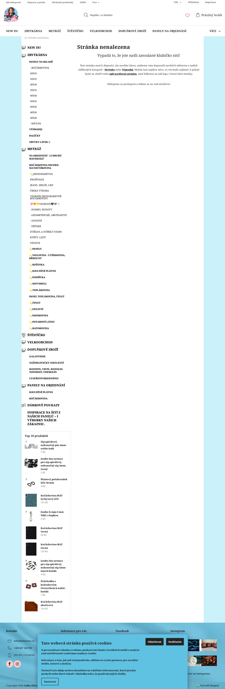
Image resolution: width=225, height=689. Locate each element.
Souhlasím (175, 641)
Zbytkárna (37, 55)
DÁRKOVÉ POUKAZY (43, 405)
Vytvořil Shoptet (209, 685)
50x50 (33, 106)
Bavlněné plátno (41, 392)
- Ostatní (36, 220)
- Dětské (35, 226)
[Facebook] (9, 664)
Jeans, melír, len (41, 185)
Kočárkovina (38, 398)
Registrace (210, 2)
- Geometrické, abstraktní (48, 215)
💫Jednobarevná (41, 174)
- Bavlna (35, 123)
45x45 (33, 101)
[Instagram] (17, 664)
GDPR (83, 2)
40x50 (33, 112)
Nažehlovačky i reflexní (46, 362)
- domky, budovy (41, 209)
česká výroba (39, 190)
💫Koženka (36, 264)
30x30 (33, 84)
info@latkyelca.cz (24, 640)
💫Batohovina (39, 328)
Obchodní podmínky (62, 2)
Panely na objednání (46, 385)
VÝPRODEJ (35, 129)
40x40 (33, 95)
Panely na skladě (41, 61)
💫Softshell (38, 283)
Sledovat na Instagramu (196, 673)
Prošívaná (37, 179)
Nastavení (50, 681)
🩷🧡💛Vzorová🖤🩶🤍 (45, 204)
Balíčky (34, 135)
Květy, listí (38, 237)
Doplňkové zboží (42, 349)
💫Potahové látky (42, 321)
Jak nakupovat (13, 2)
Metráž (34, 149)
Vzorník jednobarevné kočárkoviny (45, 197)
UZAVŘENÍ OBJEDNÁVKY (44, 378)
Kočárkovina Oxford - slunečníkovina (44, 166)
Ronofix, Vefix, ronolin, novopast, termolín (46, 370)
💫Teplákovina (39, 290)
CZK (176, 2)
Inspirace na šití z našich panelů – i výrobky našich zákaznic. (43, 418)
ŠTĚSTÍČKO (36, 335)
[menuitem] (12, 31)
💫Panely (35, 248)
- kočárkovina (39, 67)
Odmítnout (154, 641)
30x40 (33, 117)
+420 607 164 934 (23, 648)
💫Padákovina (38, 315)
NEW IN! (34, 47)
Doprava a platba (36, 2)
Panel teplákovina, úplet (46, 296)
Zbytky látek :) (39, 142)
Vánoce (35, 243)
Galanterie (37, 356)
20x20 (33, 73)
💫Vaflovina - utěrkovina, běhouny (47, 256)
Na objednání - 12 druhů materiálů (45, 157)
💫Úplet (35, 302)
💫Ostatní (36, 309)
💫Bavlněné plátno (42, 271)
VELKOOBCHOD (40, 342)
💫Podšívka (37, 277)
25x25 (33, 79)
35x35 (33, 90)
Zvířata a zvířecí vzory (46, 231)
